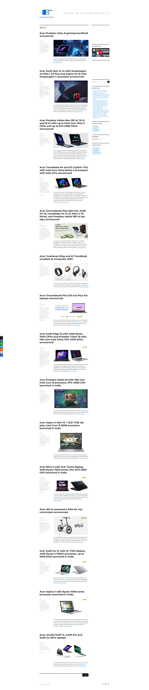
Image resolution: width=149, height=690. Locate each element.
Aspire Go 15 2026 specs (44, 93)
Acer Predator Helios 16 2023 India (44, 396)
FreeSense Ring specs (46, 274)
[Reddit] (1, 349)
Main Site (66, 13)
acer (40, 45)
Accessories (42, 43)
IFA (42, 227)
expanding (56, 60)
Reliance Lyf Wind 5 (96, 153)
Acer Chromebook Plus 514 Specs (44, 311)
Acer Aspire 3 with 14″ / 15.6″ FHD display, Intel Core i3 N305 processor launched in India (62, 425)
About (81, 13)
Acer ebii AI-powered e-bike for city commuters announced (61, 511)
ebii (46, 528)
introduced (62, 286)
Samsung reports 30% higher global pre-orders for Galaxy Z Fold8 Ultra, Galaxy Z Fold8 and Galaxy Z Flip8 (100, 105)
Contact (103, 13)
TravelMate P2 (44, 187)
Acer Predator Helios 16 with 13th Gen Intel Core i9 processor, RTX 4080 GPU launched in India (63, 382)
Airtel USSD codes (96, 130)
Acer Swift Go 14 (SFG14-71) (45, 567)
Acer (45, 43)
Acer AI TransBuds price (44, 269)
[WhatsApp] (1, 343)
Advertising (97, 13)
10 (48, 675)
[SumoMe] (1, 355)
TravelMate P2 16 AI (43, 189)
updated (59, 150)
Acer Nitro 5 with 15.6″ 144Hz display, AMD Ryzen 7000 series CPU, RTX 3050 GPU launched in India (63, 469)
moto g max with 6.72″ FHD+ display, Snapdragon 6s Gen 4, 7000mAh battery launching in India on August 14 (100, 92)
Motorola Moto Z (96, 151)
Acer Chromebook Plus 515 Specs (44, 316)
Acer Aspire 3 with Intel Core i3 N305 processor (44, 440)
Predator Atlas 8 (45, 46)
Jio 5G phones (95, 128)
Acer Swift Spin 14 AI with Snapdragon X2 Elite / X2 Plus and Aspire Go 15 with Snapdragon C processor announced (63, 74)
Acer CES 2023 (44, 647)
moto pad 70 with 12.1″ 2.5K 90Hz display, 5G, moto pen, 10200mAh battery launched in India (101, 98)
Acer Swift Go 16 (42, 649)
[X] (1, 337)
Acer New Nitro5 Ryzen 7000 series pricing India (45, 489)
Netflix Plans (95, 125)
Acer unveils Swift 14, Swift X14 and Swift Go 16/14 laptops (61, 636)
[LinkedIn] (1, 346)
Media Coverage (89, 13)
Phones (71, 13)
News (47, 43)
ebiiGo (46, 530)
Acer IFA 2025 (44, 228)
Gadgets (77, 13)
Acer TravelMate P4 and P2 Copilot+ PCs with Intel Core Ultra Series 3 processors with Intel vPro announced (64, 170)
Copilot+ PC (45, 184)
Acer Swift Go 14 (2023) (46, 566)
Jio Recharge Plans (96, 129)
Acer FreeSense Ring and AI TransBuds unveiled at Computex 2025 (63, 257)
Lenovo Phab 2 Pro (96, 149)
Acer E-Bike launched (44, 525)
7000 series (56, 621)
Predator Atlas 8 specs (44, 51)
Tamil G (41, 40)
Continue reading (58, 62)
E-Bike (43, 528)
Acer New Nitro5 (47, 483)
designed (60, 193)
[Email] (1, 352)
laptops (77, 321)
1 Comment (42, 366)
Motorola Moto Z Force (97, 152)
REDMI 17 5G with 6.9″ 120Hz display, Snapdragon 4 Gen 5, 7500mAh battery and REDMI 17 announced (101, 116)
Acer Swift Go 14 (46, 648)
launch (76, 495)
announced (58, 240)
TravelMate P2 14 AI (43, 188)
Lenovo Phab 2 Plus (96, 148)
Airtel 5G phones (96, 127)
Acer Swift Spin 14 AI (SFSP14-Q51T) (44, 87)
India (43, 393)
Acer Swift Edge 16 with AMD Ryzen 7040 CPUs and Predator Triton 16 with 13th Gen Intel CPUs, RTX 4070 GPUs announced (63, 338)
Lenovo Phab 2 (95, 147)
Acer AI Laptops (44, 86)
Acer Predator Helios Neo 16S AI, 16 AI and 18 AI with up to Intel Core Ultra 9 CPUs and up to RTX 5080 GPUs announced (62, 124)
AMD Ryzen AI (42, 357)
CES (42, 645)
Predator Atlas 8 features (44, 50)
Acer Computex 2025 (43, 270)
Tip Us (108, 13)
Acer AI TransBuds (45, 268)
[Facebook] (1, 340)
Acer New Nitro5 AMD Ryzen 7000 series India (44, 487)
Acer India (43, 394)
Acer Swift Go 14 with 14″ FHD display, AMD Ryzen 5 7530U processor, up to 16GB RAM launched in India (62, 553)
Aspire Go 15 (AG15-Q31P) (44, 92)
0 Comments (42, 53)
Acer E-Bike (44, 522)
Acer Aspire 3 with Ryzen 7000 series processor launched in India (62, 593)
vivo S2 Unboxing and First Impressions (100, 102)
